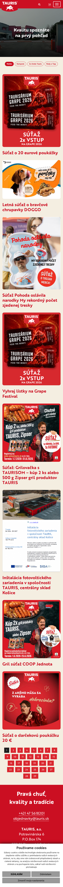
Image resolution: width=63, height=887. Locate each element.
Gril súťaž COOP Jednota (27, 664)
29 (35, 776)
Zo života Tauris (35, 64)
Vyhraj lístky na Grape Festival (24, 393)
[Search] (39, 4)
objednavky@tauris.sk (31, 818)
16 (11, 763)
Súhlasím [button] (16, 874)
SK (49, 4)
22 (10, 769)
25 (35, 769)
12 (30, 756)
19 (34, 763)
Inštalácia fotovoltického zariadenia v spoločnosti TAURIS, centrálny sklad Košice (26, 585)
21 (51, 763)
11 (23, 756)
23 (18, 769)
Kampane (20, 64)
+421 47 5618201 (32, 813)
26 (43, 769)
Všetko (9, 64)
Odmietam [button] (45, 874)
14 (46, 756)
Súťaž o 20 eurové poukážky (30, 153)
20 (42, 763)
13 (38, 756)
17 (19, 763)
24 (26, 769)
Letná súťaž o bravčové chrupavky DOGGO (25, 207)
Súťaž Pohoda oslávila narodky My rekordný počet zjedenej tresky (29, 300)
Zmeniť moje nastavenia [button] (31, 880)
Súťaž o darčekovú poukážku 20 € (30, 737)
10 (15, 756)
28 (26, 776)
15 (54, 756)
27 (51, 769)
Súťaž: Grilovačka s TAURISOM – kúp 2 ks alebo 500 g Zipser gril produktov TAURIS (30, 475)
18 (27, 763)
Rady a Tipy (51, 64)
